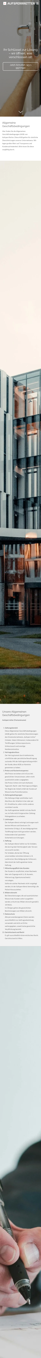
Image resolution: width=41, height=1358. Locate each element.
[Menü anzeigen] (37, 3)
